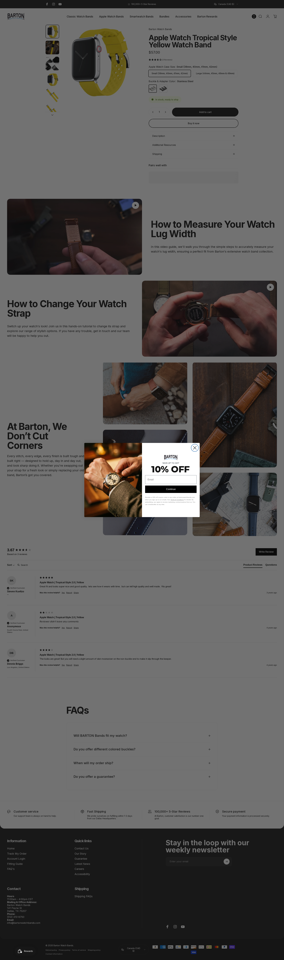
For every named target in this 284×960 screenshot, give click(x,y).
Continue (171, 489)
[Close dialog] (195, 448)
